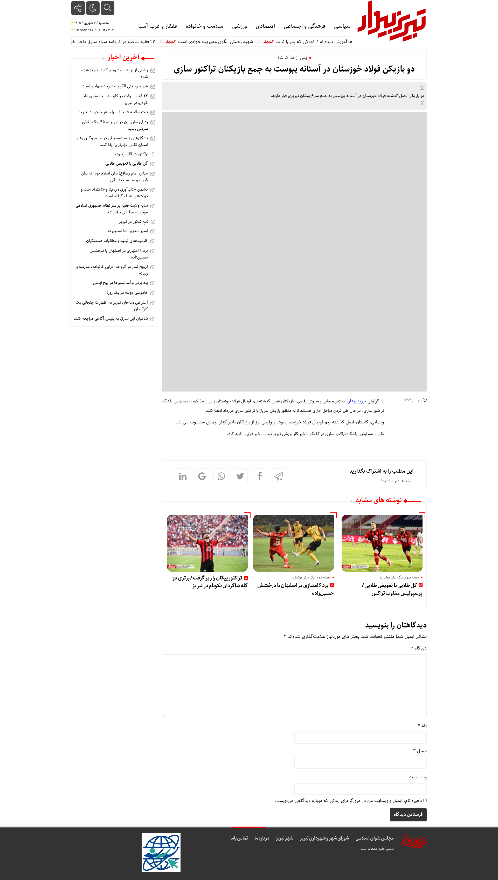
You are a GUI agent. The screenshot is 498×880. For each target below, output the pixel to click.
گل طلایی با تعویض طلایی (126, 163)
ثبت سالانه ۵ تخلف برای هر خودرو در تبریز (113, 112)
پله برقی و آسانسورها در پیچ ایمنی (120, 282)
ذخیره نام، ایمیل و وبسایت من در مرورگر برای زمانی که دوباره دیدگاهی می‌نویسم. (348, 801)
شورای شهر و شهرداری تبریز (324, 838)
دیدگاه (419, 648)
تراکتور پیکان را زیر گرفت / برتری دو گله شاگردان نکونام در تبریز (210, 582)
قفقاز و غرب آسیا (157, 26)
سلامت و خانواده (204, 26)
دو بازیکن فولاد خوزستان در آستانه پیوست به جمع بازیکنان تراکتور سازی (294, 69)
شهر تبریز (284, 838)
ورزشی (239, 26)
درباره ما (261, 838)
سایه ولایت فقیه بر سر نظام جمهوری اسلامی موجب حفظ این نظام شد (111, 209)
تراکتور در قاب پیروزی (131, 154)
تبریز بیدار (357, 401)
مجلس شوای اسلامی (374, 838)
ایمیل (420, 751)
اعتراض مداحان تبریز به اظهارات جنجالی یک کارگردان (111, 306)
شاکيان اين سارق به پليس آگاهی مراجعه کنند (111, 318)
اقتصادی (265, 26)
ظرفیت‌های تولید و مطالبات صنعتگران (117, 240)
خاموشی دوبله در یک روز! (127, 292)
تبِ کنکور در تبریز (133, 221)
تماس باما (239, 838)
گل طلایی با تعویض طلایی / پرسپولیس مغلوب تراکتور (392, 589)
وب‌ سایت (418, 777)
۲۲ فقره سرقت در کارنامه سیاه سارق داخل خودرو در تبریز (116, 42)
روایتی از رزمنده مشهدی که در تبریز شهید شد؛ (114, 73)
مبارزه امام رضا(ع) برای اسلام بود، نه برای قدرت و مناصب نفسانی (114, 177)
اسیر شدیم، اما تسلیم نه (128, 230)
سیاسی (342, 26)
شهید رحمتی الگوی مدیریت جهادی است (229, 42)
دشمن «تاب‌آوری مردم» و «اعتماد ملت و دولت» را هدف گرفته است (114, 193)
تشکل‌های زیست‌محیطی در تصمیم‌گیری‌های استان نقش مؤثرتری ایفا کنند (111, 141)
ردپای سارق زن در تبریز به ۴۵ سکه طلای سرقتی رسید (115, 125)
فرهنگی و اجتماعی (304, 26)
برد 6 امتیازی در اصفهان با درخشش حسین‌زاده (295, 589)
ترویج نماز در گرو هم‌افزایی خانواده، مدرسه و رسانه (112, 270)
